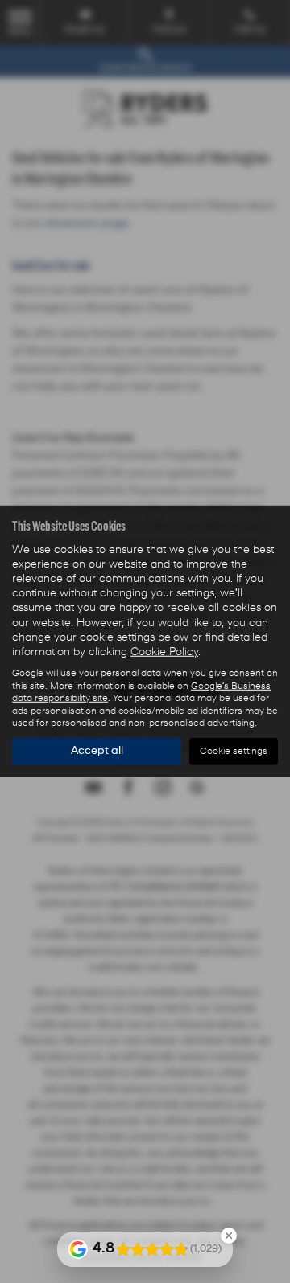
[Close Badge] (229, 1236)
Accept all (97, 751)
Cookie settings (233, 751)
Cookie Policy (164, 652)
